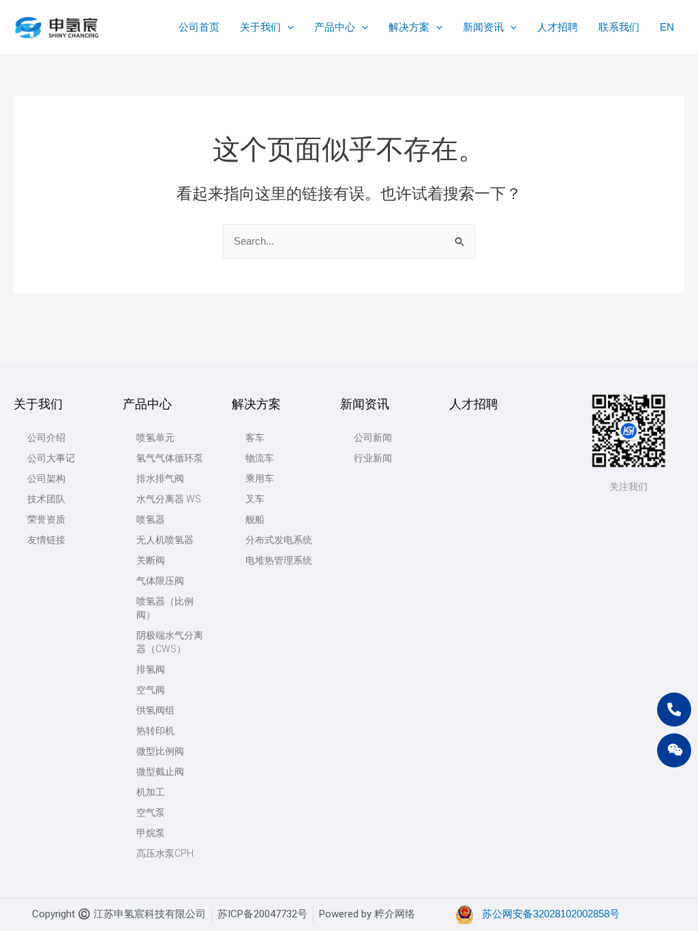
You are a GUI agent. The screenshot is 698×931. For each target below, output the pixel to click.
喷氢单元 (155, 437)
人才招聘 (473, 404)
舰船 (254, 519)
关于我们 (38, 404)
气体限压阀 (160, 580)
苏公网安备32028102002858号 (551, 913)
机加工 (150, 792)
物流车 (259, 458)
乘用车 (259, 478)
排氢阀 (150, 669)
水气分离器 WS (168, 498)
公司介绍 (46, 437)
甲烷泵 (150, 832)
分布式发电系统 (278, 539)
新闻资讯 (364, 404)
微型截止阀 (160, 771)
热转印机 (155, 730)
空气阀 (150, 689)
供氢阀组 (155, 710)
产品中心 (147, 404)
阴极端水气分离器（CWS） (169, 642)
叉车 (254, 498)
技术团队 (46, 498)
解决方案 (256, 404)
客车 (254, 437)
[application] (287, 27)
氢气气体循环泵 (169, 458)
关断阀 (150, 560)
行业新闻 (373, 458)
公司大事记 (51, 458)
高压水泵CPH (165, 853)
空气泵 (150, 812)
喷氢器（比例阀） (165, 608)
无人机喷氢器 (165, 539)
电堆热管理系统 (278, 560)
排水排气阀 (160, 478)
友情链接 (46, 539)
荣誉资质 (46, 519)
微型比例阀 (160, 751)
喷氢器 (150, 519)
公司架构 (46, 478)
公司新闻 (373, 437)
